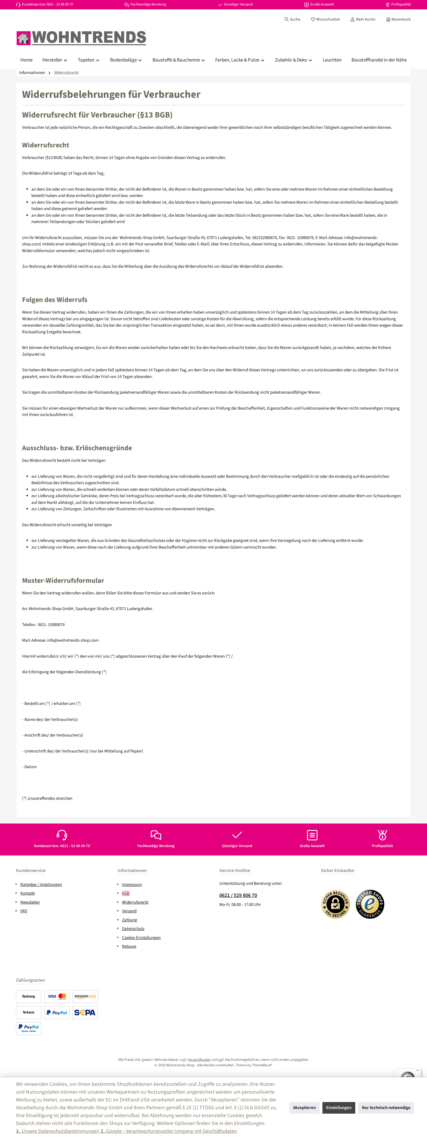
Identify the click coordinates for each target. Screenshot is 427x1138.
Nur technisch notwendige (386, 1108)
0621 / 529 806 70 (238, 895)
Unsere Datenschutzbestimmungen (57, 1131)
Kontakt (27, 893)
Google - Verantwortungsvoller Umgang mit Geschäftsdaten (169, 1131)
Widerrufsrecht (135, 902)
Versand (129, 911)
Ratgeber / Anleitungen (41, 885)
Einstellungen (338, 1108)
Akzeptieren (304, 1108)
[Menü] (417, 1071)
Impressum (132, 885)
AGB (126, 893)
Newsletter (30, 902)
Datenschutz (133, 929)
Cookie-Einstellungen (141, 938)
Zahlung (129, 920)
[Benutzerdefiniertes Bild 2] (370, 904)
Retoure (129, 946)
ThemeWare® (262, 1065)
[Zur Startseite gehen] (81, 38)
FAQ (23, 911)
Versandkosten (199, 1059)
